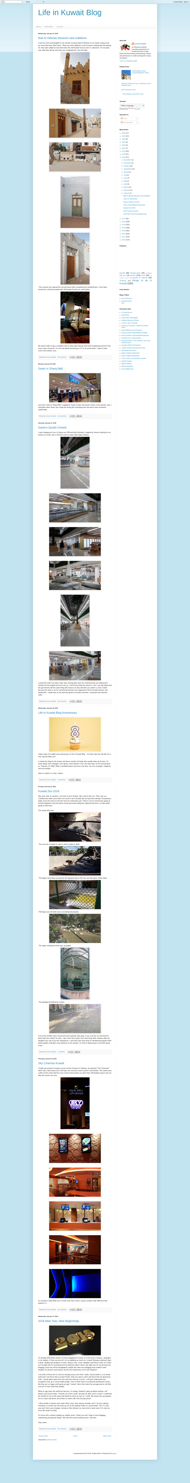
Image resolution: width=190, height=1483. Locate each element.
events (132, 275)
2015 (124, 225)
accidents (149, 273)
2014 (124, 228)
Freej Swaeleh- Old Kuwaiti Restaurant (135, 335)
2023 (124, 142)
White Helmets (126, 364)
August (126, 172)
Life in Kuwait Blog (70, 12)
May (125, 181)
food (143, 275)
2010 (124, 240)
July (125, 175)
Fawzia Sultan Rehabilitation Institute (134, 333)
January (127, 193)
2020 (124, 151)
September (128, 169)
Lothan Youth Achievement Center (133, 348)
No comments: (62, 357)
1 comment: (61, 1051)
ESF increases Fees (128, 90)
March (126, 187)
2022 (124, 145)
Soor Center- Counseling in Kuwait (133, 358)
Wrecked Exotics (127, 366)
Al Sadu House (126, 312)
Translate (137, 109)
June (126, 178)
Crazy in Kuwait (140, 44)
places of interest (140, 278)
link (45, 1303)
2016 (124, 222)
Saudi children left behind (130, 356)
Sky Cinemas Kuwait (51, 1063)
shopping (123, 281)
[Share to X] (76, 357)
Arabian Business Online (130, 320)
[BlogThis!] (73, 357)
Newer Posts (43, 1436)
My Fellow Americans (128, 350)
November (127, 163)
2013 (124, 231)
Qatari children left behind (130, 353)
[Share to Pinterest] (80, 357)
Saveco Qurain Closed (52, 427)
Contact (60, 27)
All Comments (128, 122)
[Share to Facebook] (78, 357)
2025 (124, 136)
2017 (124, 219)
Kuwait (122, 273)
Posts (125, 118)
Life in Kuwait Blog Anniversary (57, 712)
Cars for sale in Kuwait (129, 323)
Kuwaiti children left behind (130, 345)
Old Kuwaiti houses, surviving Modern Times (140, 72)
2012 (124, 234)
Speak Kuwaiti (126, 361)
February (127, 190)
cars (124, 275)
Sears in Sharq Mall (50, 368)
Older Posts (107, 1436)
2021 (124, 148)
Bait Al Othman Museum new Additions (62, 38)
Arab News (125, 315)
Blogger (113, 1453)
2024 (124, 139)
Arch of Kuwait (126, 298)
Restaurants (135, 273)
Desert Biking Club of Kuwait (131, 330)
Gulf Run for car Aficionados (131, 338)
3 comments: (62, 779)
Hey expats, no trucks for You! (133, 94)
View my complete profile (128, 61)
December (127, 160)
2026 (124, 133)
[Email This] (71, 357)
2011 (124, 237)
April (125, 184)
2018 (124, 157)
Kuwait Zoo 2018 (48, 791)
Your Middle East (127, 369)
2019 (124, 154)
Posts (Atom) (52, 1440)
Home (38, 27)
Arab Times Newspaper (129, 318)
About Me (49, 27)
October (127, 166)
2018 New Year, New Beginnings (58, 1321)
